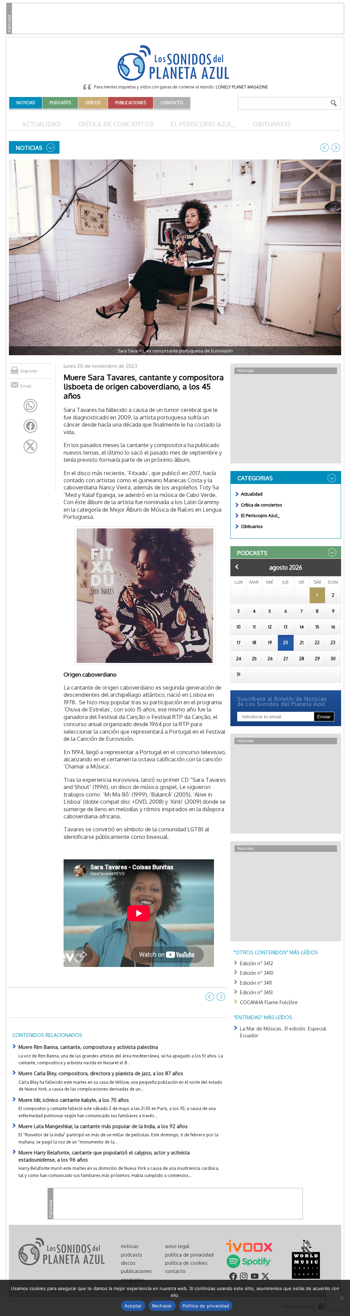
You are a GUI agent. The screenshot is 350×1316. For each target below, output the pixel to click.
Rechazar (162, 1305)
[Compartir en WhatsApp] (30, 406)
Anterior (237, 566)
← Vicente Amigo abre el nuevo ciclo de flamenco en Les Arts (324, 147)
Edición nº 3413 (256, 992)
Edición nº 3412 (256, 963)
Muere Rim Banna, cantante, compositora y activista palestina (88, 1047)
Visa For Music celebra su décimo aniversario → (335, 147)
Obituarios (272, 124)
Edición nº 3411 (256, 983)
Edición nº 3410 (256, 973)
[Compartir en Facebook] (30, 426)
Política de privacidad (206, 1305)
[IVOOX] (249, 1245)
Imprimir (29, 371)
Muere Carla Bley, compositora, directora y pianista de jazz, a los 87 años (100, 1073)
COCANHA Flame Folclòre (269, 1002)
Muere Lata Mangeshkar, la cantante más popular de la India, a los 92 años (103, 1126)
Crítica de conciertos (115, 124)
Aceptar (133, 1305)
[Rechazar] (341, 1297)
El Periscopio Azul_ (203, 124)
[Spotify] (249, 1261)
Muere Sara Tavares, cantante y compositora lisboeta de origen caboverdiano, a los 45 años (144, 386)
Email (26, 386)
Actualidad (41, 124)
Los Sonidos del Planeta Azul (175, 63)
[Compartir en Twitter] (30, 446)
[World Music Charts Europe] (306, 1259)
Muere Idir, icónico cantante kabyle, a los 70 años (73, 1100)
